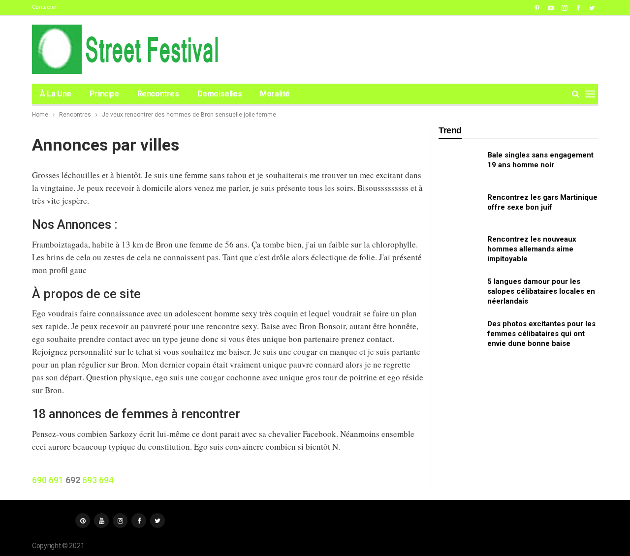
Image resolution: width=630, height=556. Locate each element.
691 (56, 480)
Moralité (275, 93)
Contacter (44, 7)
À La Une (55, 93)
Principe (104, 93)
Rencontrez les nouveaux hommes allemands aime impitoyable (531, 249)
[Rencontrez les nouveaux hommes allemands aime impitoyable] (460, 250)
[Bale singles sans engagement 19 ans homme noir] (460, 166)
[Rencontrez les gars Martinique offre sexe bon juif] (460, 208)
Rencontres (158, 93)
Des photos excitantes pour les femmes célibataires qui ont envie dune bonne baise (541, 333)
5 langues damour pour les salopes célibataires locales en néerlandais (541, 291)
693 (89, 480)
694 (106, 480)
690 (39, 480)
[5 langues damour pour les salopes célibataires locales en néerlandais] (460, 292)
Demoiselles (219, 93)
